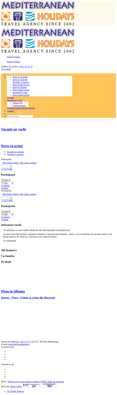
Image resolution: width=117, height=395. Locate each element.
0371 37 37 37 (26, 66)
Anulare (4, 188)
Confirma (5, 185)
